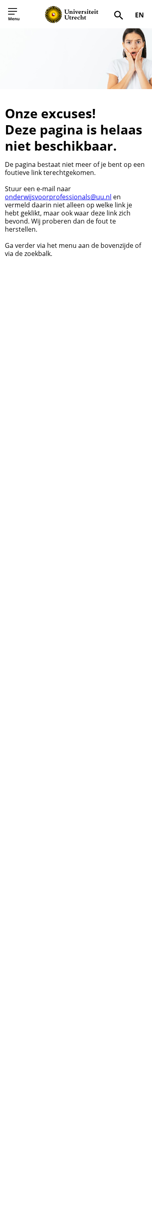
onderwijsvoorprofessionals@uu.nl (58, 196)
